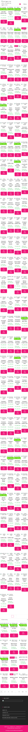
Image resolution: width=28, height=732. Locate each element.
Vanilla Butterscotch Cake (24, 519)
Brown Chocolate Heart (24, 51)
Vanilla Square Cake (24, 558)
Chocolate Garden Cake (10, 128)
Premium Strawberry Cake (3, 423)
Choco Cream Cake (10, 89)
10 (22, 692)
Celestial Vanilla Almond (24, 71)
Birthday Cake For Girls (10, 13)
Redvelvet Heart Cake (10, 478)
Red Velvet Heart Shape (17, 461)
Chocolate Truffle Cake (10, 147)
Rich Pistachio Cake (17, 480)
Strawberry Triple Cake (3, 518)
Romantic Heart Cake (24, 478)
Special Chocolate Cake (10, 499)
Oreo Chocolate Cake (10, 303)
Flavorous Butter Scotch (10, 243)
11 (26, 692)
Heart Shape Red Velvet (17, 262)
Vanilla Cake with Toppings (18, 540)
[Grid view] (12, 616)
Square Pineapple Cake (17, 499)
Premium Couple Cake (24, 342)
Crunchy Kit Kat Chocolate (24, 166)
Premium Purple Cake (3, 402)
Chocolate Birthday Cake (17, 109)
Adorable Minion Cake (4, 12)
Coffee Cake (10, 163)
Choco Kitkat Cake (17, 88)
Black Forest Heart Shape (17, 33)
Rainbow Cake (10, 442)
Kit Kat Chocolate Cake (24, 263)
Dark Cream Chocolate (24, 184)
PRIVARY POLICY (5, 715)
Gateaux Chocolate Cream (10, 263)
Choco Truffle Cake (24, 89)
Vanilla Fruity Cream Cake (10, 559)
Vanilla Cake (4, 537)
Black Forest (17, 10)
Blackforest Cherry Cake (24, 33)
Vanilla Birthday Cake (17, 519)
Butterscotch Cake (3, 69)
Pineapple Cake (17, 301)
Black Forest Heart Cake (10, 33)
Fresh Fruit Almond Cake (24, 243)
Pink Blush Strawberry (17, 320)
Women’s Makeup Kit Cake (3, 600)
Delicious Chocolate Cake (17, 204)
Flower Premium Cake (17, 243)
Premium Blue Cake (24, 320)
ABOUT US (4, 710)
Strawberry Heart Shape (24, 498)
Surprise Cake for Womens (10, 519)
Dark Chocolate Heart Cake (17, 185)
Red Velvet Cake (3, 460)
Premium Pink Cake (24, 380)
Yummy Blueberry (10, 598)
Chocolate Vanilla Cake (18, 147)
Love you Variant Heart (17, 282)
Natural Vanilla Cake (4, 302)
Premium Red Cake (10, 401)
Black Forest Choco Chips (3, 33)
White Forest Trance (17, 580)
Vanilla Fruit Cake (3, 557)
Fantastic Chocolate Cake (3, 243)
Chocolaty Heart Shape (3, 165)
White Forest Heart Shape (10, 580)
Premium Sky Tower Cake (17, 403)
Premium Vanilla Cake (25, 422)
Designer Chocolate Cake (3, 223)
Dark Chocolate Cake (3, 185)
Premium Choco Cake (10, 342)
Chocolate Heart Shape (24, 127)
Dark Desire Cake (3, 203)
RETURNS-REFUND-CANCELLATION (9, 717)
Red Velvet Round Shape (3, 480)
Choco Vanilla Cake (4, 108)
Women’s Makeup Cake (24, 580)
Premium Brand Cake (3, 342)
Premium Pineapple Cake (17, 382)
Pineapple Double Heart (3, 322)
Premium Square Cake (24, 402)
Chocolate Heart (17, 127)
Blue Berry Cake (3, 50)
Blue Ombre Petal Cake (10, 50)
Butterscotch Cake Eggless (10, 71)
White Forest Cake (3, 579)
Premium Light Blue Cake (17, 362)
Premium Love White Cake (24, 362)
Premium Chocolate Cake (17, 343)
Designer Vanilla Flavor (24, 223)
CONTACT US (5, 712)
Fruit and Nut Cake (3, 261)
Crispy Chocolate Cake (17, 166)
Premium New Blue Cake (3, 382)
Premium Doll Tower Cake (3, 362)
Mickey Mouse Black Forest (24, 282)
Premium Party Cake (10, 380)
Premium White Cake (3, 442)
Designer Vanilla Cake (11, 222)
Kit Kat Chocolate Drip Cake (3, 282)
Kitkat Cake (10, 279)
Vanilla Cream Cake (24, 539)
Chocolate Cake (24, 107)
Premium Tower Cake (17, 422)
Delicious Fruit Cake (24, 202)
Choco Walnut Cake (10, 109)
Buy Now (4, 21)
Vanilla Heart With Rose (17, 559)
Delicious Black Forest (10, 203)
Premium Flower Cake (10, 361)
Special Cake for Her (3, 499)
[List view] (15, 616)
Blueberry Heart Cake (17, 50)
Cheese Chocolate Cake (3, 90)
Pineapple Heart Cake (10, 320)
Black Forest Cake (24, 12)
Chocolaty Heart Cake (24, 146)
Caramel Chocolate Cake (17, 71)
